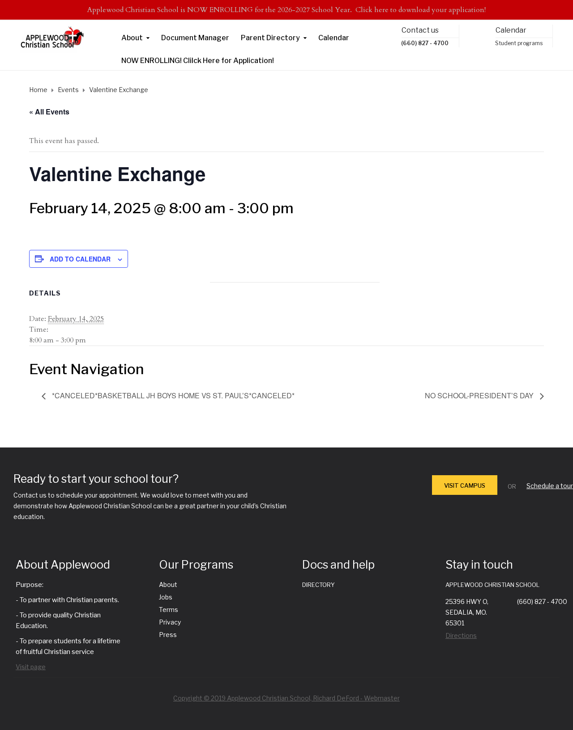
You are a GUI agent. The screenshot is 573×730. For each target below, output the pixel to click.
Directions (461, 635)
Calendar (333, 38)
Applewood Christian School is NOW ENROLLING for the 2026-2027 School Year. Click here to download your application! (286, 10)
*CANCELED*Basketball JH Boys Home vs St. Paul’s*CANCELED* (172, 395)
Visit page (31, 667)
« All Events (49, 111)
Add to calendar (80, 258)
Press (168, 634)
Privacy (170, 622)
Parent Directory (270, 38)
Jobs (165, 597)
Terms (168, 609)
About (132, 38)
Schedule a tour (549, 485)
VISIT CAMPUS (464, 485)
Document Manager (195, 38)
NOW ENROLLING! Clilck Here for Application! (197, 60)
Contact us (420, 30)
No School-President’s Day (480, 395)
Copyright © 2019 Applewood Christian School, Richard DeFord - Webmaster (286, 698)
